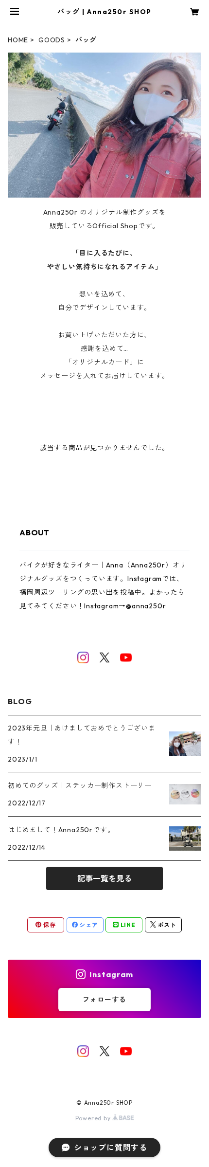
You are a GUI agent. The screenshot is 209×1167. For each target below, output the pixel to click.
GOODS (51, 40)
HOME (18, 40)
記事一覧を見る (104, 878)
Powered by (94, 1118)
